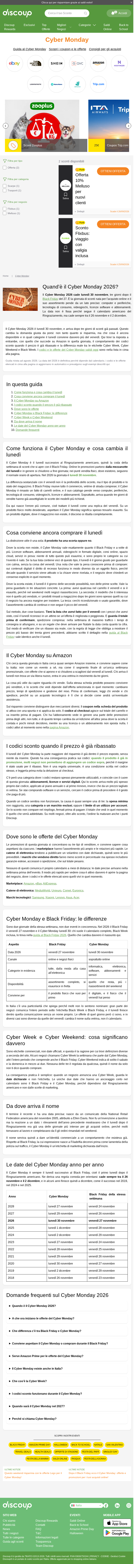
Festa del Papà (89, 1456)
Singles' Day (109, 1456)
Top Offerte (46, 27)
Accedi (121, 12)
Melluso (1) (14, 213)
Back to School (123, 27)
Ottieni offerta (113, 171)
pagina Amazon (59, 727)
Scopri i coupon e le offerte (67, 49)
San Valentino (113, 1449)
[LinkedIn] (114, 1509)
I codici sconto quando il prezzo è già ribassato (43, 404)
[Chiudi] (129, 2)
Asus (69, 897)
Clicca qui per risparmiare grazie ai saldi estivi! (65, 2)
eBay (38, 883)
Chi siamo (9, 1524)
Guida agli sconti (13, 1545)
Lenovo (60, 897)
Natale (97, 1449)
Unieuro (56, 890)
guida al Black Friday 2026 (49, 935)
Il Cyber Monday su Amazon (31, 400)
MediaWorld (42, 890)
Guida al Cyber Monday (29, 49)
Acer (76, 897)
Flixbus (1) (13, 208)
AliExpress (49, 883)
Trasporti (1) (14, 190)
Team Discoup (43, 1549)
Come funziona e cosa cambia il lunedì (38, 392)
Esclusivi (29, 25)
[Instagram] (126, 1509)
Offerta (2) (13, 167)
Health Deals (41, 1456)
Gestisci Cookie (118, 1560)
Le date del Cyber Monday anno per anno (39, 425)
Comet (67, 890)
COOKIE (105, 1560)
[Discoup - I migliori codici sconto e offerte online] (17, 13)
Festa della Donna (94, 1463)
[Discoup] (19, 1509)
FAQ (37, 1533)
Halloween (59, 1449)
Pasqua (74, 1463)
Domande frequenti (27, 429)
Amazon (29, 883)
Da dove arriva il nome (28, 421)
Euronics (77, 890)
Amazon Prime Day (38, 1449)
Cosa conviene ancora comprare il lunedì (39, 396)
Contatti (39, 1529)
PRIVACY (95, 1560)
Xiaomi (49, 897)
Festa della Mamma (36, 1463)
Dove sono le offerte (26, 409)
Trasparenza (42, 1545)
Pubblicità (9, 1529)
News (6, 1533)
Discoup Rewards (9, 27)
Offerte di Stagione (65, 1456)
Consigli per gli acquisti (105, 49)
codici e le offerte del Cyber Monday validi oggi (68, 349)
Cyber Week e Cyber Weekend (33, 417)
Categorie (85, 25)
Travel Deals (21, 1456)
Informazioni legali (45, 1541)
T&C (37, 1537)
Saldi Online (107, 27)
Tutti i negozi (10, 1537)
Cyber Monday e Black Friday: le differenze (40, 413)
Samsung (38, 897)
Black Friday (50, 298)
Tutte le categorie (13, 1541)
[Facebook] (103, 1509)
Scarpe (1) (13, 186)
